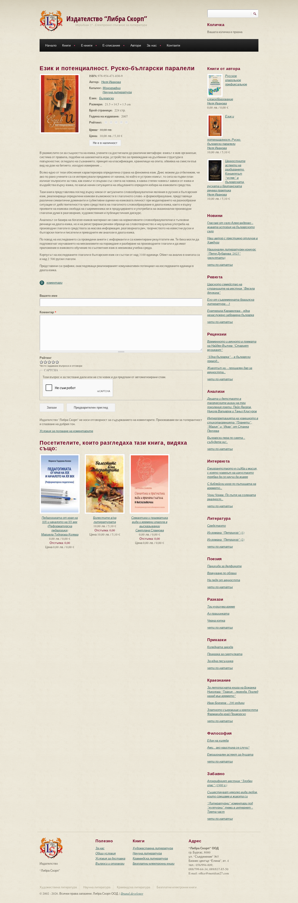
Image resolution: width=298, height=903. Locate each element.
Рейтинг (45, 358)
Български (106, 98)
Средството (216, 525)
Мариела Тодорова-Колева (59, 534)
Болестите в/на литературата (104, 520)
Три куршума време (221, 606)
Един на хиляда (218, 740)
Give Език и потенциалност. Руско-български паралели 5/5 (57, 362)
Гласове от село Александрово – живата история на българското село (231, 227)
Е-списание (110, 45)
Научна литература (117, 92)
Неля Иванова (111, 82)
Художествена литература (153, 848)
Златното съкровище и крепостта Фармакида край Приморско (232, 712)
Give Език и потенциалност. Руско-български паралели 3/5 (49, 362)
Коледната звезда (220, 647)
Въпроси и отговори (109, 863)
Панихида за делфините (224, 566)
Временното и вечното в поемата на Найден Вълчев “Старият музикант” (231, 345)
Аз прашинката (218, 613)
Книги (65, 45)
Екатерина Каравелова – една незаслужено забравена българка (230, 313)
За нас (150, 45)
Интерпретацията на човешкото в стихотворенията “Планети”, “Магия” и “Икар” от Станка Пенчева (232, 424)
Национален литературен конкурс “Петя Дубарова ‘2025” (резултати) (231, 253)
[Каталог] (51, 20)
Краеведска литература (150, 858)
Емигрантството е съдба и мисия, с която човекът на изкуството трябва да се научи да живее (232, 472)
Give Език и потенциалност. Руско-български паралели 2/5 (45, 362)
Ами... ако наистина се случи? (228, 747)
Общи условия (105, 853)
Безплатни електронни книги (153, 863)
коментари (54, 282)
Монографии (112, 88)
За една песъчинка (220, 661)
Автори (135, 45)
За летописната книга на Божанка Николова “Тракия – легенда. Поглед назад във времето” (232, 691)
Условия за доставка (110, 858)
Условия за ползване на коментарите (66, 431)
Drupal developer (132, 893)
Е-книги (85, 45)
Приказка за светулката (224, 654)
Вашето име (48, 295)
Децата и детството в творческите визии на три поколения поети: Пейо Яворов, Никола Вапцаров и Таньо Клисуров (232, 405)
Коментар (48, 312)
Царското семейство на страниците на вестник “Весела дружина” (231, 288)
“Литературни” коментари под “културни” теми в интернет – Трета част (230, 807)
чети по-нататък (220, 265)
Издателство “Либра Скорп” (106, 18)
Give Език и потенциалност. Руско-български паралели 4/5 (53, 362)
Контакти (173, 45)
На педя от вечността (223, 580)
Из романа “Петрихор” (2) (225, 539)
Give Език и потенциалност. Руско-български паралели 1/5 (42, 362)
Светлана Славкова (149, 530)
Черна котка (216, 620)
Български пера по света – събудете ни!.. (226, 440)
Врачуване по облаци (222, 573)
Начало (51, 45)
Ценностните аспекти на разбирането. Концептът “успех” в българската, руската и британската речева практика (226, 175)
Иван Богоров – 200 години (225, 703)
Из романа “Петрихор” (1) (225, 532)
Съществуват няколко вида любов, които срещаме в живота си (232, 794)
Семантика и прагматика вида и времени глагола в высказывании (149, 522)
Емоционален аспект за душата (230, 754)
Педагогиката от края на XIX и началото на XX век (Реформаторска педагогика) (60, 524)
